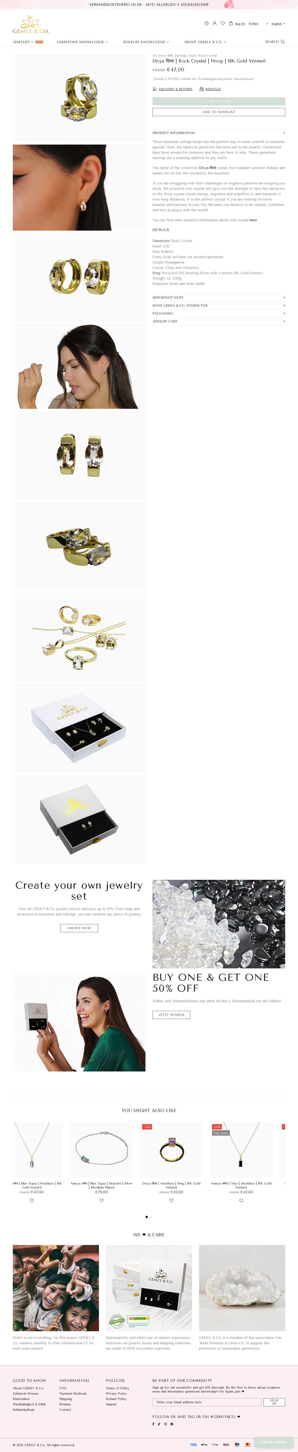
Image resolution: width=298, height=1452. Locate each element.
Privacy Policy (116, 1393)
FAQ (62, 1388)
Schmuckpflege (24, 1409)
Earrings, (181, 55)
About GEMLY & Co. (28, 1388)
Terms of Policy (117, 1388)
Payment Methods (73, 1393)
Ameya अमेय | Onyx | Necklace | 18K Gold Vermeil (44, 1185)
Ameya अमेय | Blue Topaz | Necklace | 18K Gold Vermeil (254, 1185)
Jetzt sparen (171, 1015)
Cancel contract (274, 1442)
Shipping (65, 1399)
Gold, (192, 55)
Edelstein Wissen (25, 1393)
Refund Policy (116, 1399)
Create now (79, 928)
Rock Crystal (207, 55)
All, (154, 55)
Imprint (111, 1404)
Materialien (21, 1399)
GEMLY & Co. (31, 23)
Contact (65, 1409)
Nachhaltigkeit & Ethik (29, 1404)
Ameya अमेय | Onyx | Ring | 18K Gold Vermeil (114, 1185)
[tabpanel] (44, 1168)
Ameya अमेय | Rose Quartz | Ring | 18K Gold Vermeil (184, 1185)
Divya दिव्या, (166, 55)
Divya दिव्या (207, 168)
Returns (65, 1404)
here (253, 220)
